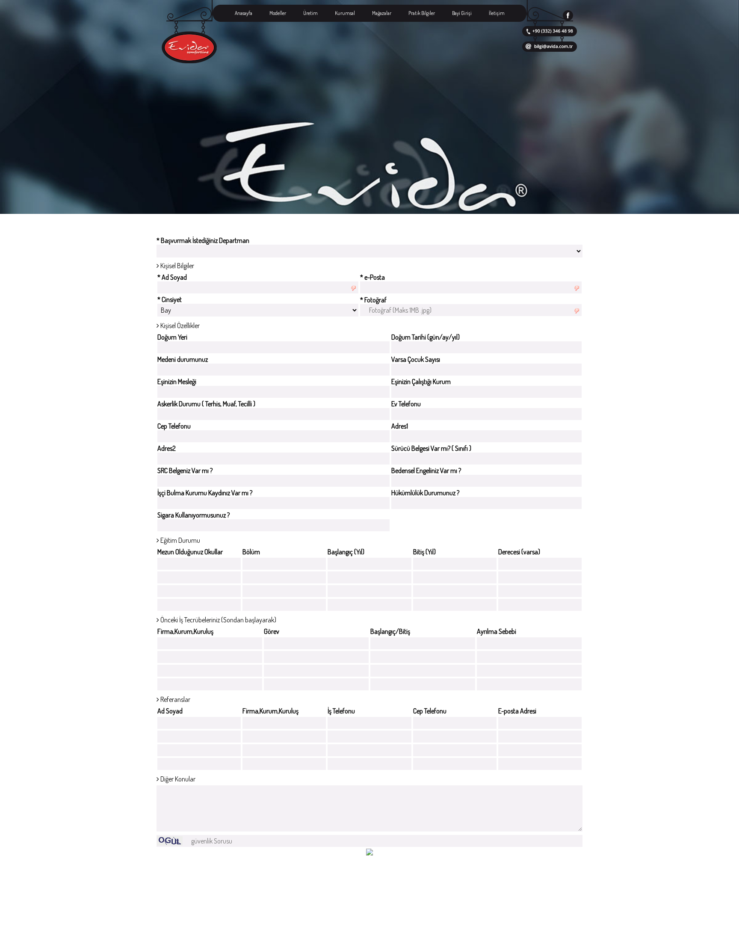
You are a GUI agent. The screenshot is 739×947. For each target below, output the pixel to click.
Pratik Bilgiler (421, 13)
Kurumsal (345, 13)
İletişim (497, 13)
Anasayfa (243, 13)
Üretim (310, 13)
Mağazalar (381, 13)
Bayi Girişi (462, 13)
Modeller (277, 13)
